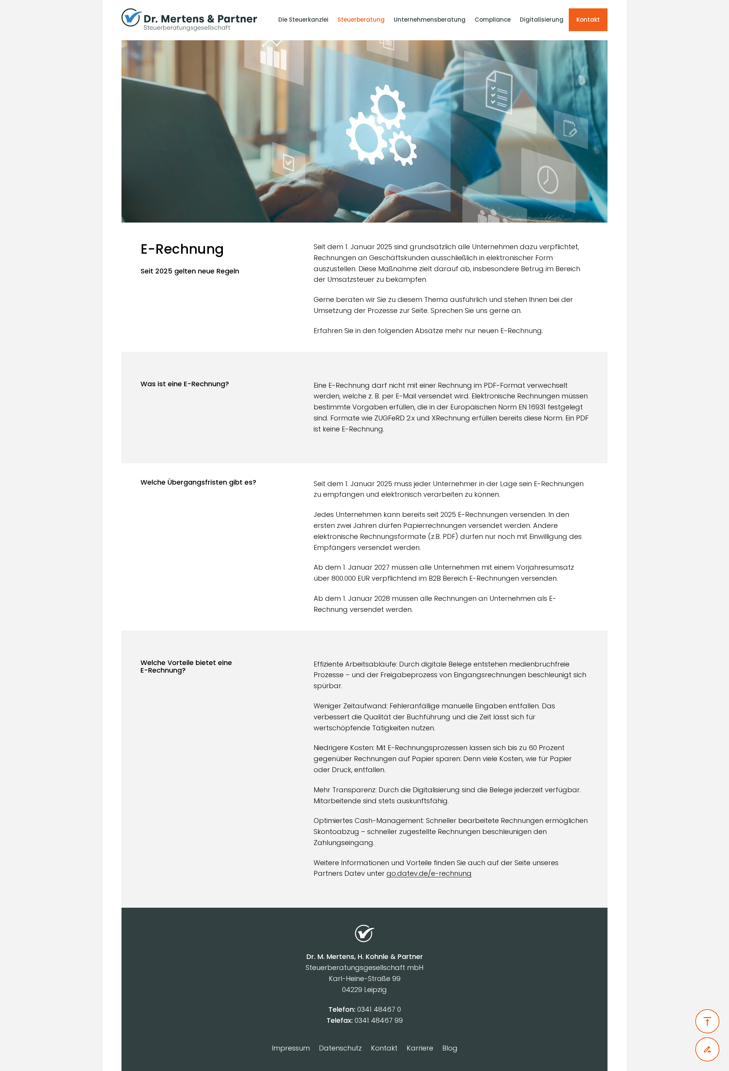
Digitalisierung (541, 20)
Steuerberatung (361, 20)
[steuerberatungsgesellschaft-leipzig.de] (193, 19)
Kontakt (588, 20)
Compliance (493, 20)
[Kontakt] (707, 1049)
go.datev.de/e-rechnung (429, 873)
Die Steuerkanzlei (303, 20)
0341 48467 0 (379, 1009)
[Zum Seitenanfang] (707, 1021)
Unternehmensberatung (429, 20)
